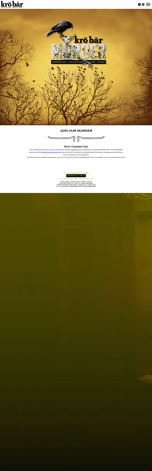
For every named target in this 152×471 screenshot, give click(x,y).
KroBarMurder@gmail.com (51, 152)
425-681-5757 (88, 179)
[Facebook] (139, 5)
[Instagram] (143, 5)
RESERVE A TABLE (76, 176)
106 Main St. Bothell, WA (70, 179)
